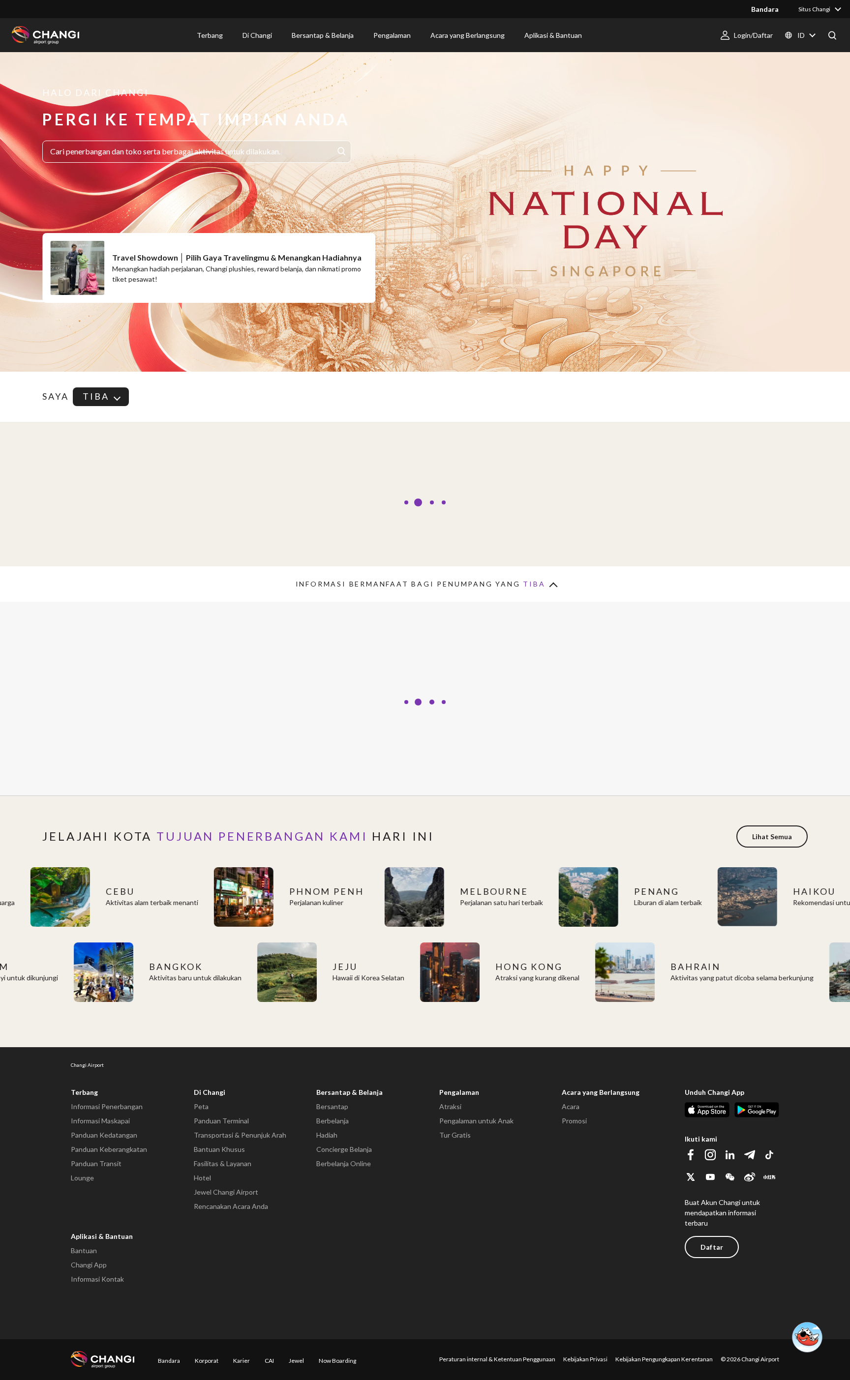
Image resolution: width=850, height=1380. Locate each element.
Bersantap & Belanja (349, 1092)
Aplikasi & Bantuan (102, 1236)
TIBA (96, 396)
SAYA (55, 396)
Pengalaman (459, 1092)
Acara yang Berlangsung (600, 1092)
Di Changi (209, 1092)
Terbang (84, 1092)
